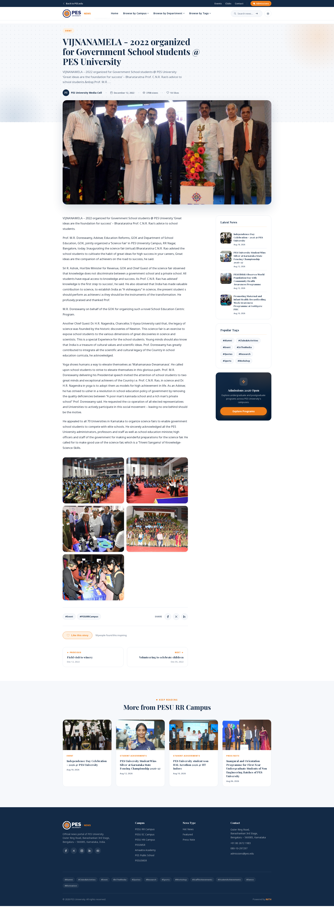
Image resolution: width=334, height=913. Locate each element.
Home (114, 13)
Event (68, 30)
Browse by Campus (134, 13)
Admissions (262, 3)
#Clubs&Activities (248, 340)
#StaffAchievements (202, 879)
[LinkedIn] (90, 851)
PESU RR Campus (145, 829)
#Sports (227, 361)
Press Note (189, 839)
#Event (69, 616)
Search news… (248, 13)
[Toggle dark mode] (267, 13)
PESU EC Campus (144, 834)
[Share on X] (176, 616)
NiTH (268, 899)
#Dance (250, 879)
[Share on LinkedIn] (184, 616)
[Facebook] (66, 851)
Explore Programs (244, 411)
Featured (188, 834)
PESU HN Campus (145, 839)
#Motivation (71, 885)
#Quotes (227, 354)
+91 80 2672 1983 (240, 843)
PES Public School (144, 855)
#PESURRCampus (89, 616)
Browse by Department (167, 13)
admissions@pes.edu (242, 853)
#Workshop (244, 361)
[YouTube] (98, 851)
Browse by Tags (199, 13)
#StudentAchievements (229, 879)
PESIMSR (140, 844)
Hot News (188, 829)
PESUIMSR (141, 860)
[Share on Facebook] (168, 616)
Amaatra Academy (145, 850)
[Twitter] (74, 851)
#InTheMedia (244, 347)
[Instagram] (82, 851)
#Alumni (227, 340)
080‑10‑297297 (239, 848)
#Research (244, 354)
